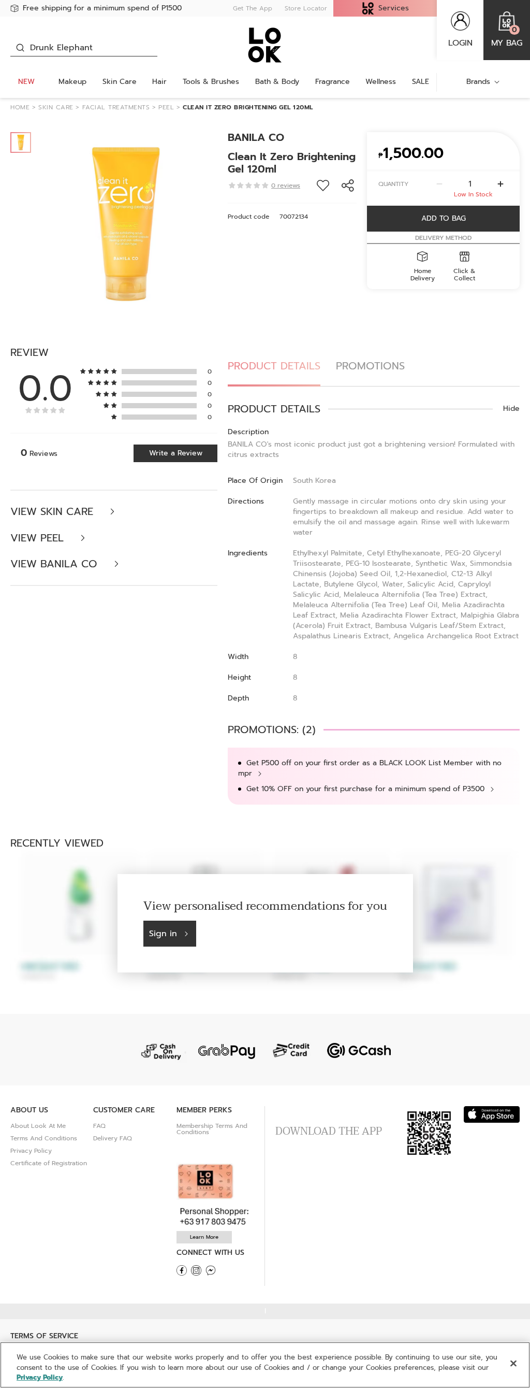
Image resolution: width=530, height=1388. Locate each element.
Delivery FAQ (112, 1138)
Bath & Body (277, 81)
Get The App (252, 8)
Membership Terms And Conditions (211, 1129)
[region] (265, 1365)
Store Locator (306, 8)
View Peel (38, 538)
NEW (26, 81)
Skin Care (119, 81)
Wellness (380, 81)
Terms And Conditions (43, 1138)
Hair (159, 81)
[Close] (513, 1363)
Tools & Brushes (211, 81)
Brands (478, 81)
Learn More (204, 1237)
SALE (420, 81)
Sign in (163, 933)
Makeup (72, 81)
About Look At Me (38, 1126)
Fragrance (332, 81)
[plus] (500, 184)
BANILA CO (256, 137)
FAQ (99, 1126)
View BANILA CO (55, 564)
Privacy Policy (31, 1150)
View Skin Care (53, 511)
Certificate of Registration (48, 1163)
